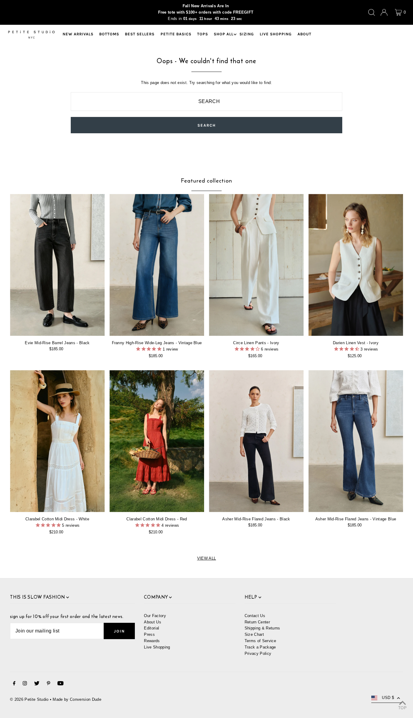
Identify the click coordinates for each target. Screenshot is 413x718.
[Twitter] (36, 684)
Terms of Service (260, 641)
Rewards (152, 641)
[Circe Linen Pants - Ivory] (256, 265)
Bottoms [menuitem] (109, 34)
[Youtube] (60, 684)
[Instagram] (25, 684)
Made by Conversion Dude (77, 699)
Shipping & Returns (262, 628)
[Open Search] (371, 12)
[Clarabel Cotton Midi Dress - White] (57, 441)
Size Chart (254, 634)
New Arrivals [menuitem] (78, 34)
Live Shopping (157, 647)
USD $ (388, 697)
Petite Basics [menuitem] (176, 34)
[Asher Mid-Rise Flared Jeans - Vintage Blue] (355, 441)
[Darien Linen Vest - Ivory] (355, 265)
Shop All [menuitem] (223, 34)
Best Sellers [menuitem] (139, 34)
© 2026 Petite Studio (29, 699)
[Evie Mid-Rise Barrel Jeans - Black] (57, 265)
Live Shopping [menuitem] (276, 34)
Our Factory (155, 615)
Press (149, 634)
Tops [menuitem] (202, 34)
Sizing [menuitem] (246, 34)
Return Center (257, 622)
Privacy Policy (258, 653)
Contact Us (255, 615)
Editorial (151, 628)
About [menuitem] (304, 34)
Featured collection (206, 180)
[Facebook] (14, 684)
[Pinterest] (48, 684)
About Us (152, 622)
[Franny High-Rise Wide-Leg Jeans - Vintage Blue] (156, 265)
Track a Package (260, 647)
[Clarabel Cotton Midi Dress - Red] (156, 441)
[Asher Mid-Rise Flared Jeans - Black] (256, 441)
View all (206, 558)
